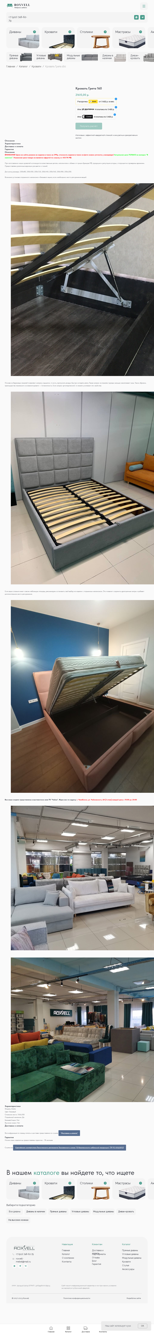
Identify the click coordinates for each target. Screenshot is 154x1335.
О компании (68, 1258)
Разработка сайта (134, 1298)
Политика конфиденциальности (76, 1298)
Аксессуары (128, 1269)
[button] (144, 6)
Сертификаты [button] (99, 1254)
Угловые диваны (130, 1254)
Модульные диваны (131, 1258)
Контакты (66, 1261)
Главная (10, 66)
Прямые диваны (130, 1250)
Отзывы (96, 1257)
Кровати (36, 66)
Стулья (125, 1265)
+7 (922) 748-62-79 (25, 1254)
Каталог (23, 66)
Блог (94, 1261)
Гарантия (96, 1264)
